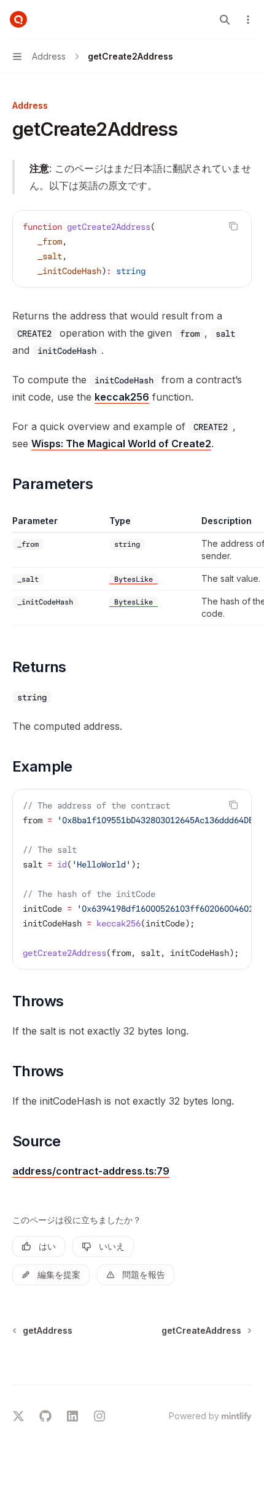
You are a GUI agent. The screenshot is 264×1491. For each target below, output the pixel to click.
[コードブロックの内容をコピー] (233, 226)
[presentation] (132, 879)
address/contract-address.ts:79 (90, 1171)
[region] (132, 570)
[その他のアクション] (248, 19)
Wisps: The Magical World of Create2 (121, 443)
